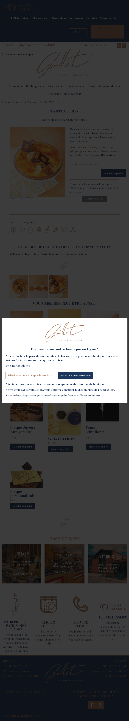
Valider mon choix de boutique (75, 375)
